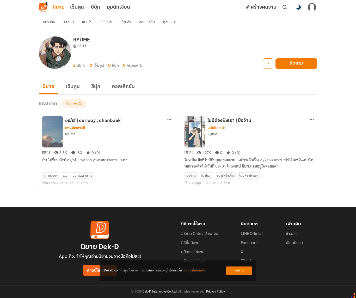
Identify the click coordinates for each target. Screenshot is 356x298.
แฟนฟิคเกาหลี (75, 128)
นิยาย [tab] (59, 7)
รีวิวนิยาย (106, 22)
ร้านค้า (126, 22)
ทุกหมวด (169, 22)
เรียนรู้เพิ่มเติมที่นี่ (194, 271)
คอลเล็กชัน (147, 22)
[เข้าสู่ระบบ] (312, 7)
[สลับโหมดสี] (298, 7)
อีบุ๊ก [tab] (95, 7)
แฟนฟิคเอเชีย (216, 128)
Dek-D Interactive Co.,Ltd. (160, 291)
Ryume (71, 103)
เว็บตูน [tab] (77, 7)
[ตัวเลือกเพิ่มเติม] (268, 63)
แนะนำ (86, 22)
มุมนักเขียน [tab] (118, 7)
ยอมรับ (239, 271)
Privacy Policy (215, 291)
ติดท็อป (68, 22)
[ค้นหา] (285, 7)
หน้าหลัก (49, 22)
